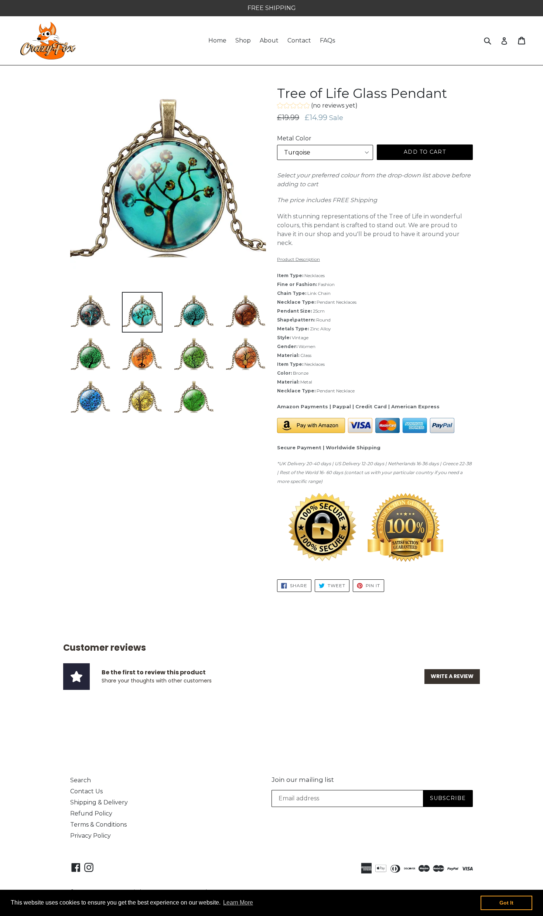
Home (217, 40)
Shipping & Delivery (99, 802)
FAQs (327, 40)
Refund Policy (91, 813)
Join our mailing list (303, 779)
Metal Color (294, 138)
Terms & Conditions (98, 824)
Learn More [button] (238, 902)
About (269, 40)
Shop (243, 40)
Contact (299, 40)
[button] (317, 106)
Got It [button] (506, 903)
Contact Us (86, 791)
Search (80, 780)
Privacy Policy (90, 835)
